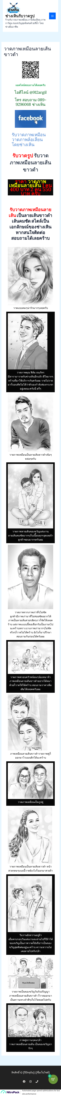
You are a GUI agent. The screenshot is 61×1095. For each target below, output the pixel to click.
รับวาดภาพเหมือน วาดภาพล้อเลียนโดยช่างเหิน (29, 139)
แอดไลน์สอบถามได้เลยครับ (30, 85)
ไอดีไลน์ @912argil (30, 92)
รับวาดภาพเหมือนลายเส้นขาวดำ (30, 162)
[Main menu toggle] (52, 16)
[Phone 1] (37, 1081)
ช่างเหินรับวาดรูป (20, 15)
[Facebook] (24, 1081)
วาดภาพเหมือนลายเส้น (27, 183)
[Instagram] (30, 1081)
